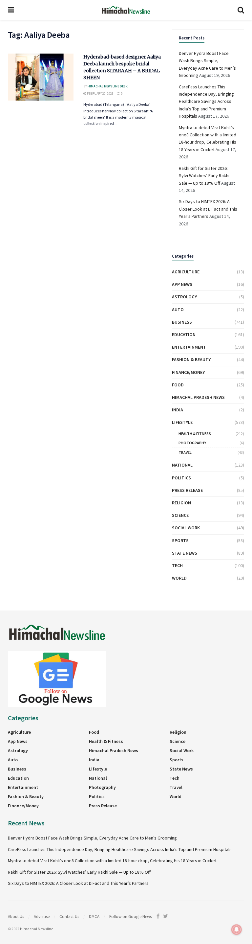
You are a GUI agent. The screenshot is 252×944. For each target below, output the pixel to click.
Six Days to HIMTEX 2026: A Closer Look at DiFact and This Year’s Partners (208, 208)
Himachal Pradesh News (198, 397)
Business (182, 322)
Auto (178, 309)
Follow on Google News (130, 916)
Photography (192, 442)
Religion (181, 503)
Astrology (184, 297)
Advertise (42, 916)
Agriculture (186, 272)
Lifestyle (182, 422)
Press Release (187, 490)
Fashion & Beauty (191, 359)
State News (184, 553)
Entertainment (189, 347)
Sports (180, 540)
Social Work (186, 528)
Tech (177, 565)
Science (180, 515)
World (179, 578)
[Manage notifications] (236, 929)
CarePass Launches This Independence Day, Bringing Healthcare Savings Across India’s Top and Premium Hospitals (206, 101)
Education (184, 334)
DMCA (94, 916)
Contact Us (69, 916)
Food (178, 385)
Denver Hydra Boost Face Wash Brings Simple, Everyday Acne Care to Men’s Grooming (92, 838)
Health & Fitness (194, 433)
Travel (185, 452)
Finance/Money (188, 372)
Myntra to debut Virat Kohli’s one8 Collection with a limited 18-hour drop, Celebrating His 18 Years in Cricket (112, 860)
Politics (181, 478)
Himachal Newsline (36, 928)
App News (182, 284)
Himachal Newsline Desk (108, 86)
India (177, 410)
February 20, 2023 (100, 93)
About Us (16, 916)
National (182, 465)
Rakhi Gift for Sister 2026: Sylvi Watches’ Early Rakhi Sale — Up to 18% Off (204, 175)
